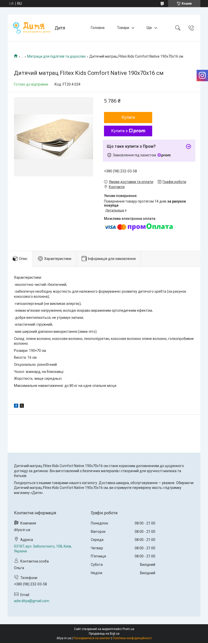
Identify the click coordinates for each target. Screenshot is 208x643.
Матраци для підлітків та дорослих (56, 56)
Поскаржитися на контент (92, 638)
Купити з (119, 130)
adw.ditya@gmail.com (31, 601)
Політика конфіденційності (132, 638)
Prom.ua (128, 629)
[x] (22, 406)
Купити (128, 117)
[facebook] (16, 406)
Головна (98, 28)
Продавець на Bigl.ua (104, 633)
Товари (123, 28)
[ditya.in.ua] (32, 28)
